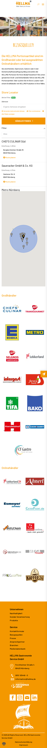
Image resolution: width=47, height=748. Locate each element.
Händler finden (23, 121)
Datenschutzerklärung (23, 742)
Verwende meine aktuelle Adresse (13, 111)
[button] (22, 240)
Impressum (23, 745)
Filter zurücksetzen (34, 111)
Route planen (10, 157)
